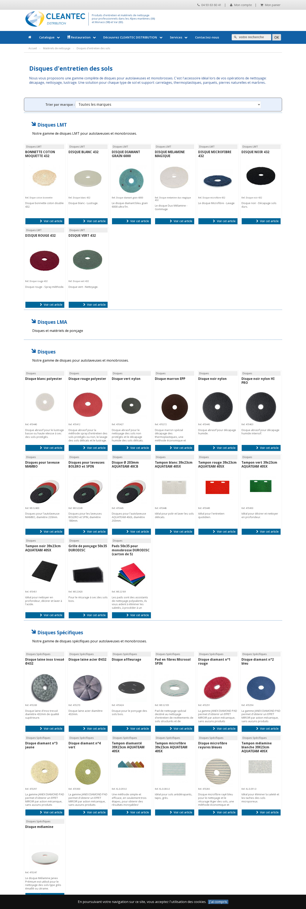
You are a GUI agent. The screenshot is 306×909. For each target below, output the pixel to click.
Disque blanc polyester (43, 379)
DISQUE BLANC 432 (83, 152)
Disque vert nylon (126, 379)
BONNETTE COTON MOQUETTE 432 (40, 154)
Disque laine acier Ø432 (87, 659)
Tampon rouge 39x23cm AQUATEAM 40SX (217, 464)
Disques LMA (52, 322)
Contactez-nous (207, 37)
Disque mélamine (39, 827)
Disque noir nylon (212, 379)
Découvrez (130, 37)
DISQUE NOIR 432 (255, 152)
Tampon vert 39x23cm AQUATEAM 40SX (259, 464)
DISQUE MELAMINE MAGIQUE (170, 154)
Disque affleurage (126, 659)
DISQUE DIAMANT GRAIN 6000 (126, 154)
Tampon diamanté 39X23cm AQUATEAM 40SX (128, 747)
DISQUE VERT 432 (82, 236)
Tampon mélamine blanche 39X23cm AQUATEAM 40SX (256, 747)
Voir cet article (52, 221)
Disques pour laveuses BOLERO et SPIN (86, 464)
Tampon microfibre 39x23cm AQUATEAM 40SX (171, 747)
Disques (46, 352)
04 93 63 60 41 (210, 5)
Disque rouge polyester (87, 379)
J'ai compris (218, 902)
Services (176, 37)
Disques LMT (52, 125)
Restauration (81, 37)
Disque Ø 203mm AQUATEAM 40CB (125, 464)
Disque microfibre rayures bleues (212, 745)
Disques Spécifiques (60, 632)
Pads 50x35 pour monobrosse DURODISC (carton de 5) (131, 550)
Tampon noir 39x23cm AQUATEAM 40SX (43, 548)
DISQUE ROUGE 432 (40, 236)
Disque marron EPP (170, 379)
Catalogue (47, 37)
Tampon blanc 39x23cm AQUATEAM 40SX (174, 464)
